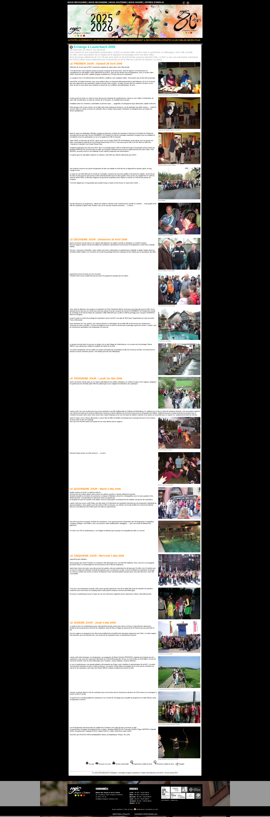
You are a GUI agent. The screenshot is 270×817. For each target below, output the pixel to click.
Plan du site (128, 809)
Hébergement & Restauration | (145, 40)
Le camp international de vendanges (104, 773)
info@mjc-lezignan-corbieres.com (107, 799)
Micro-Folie (193, 40)
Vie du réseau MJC (171, 773)
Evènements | (86, 40)
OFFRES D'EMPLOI (154, 2)
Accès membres (117, 809)
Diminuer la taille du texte (165, 764)
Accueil (70, 43)
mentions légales (121, 814)
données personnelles (145, 814)
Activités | (73, 40)
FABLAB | (182, 40)
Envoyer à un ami (104, 764)
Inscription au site (152, 809)
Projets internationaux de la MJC (152, 773)
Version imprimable (122, 764)
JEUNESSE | (99, 40)
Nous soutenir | (118, 2)
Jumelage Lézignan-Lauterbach (122, 43)
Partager (181, 764)
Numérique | (121, 40)
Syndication (140, 809)
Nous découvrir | (78, 2)
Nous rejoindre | (98, 2)
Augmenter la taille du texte (142, 764)
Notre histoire (92, 43)
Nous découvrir (79, 43)
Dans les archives (104, 43)
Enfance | (110, 40)
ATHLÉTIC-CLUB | (170, 40)
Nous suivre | (136, 2)
